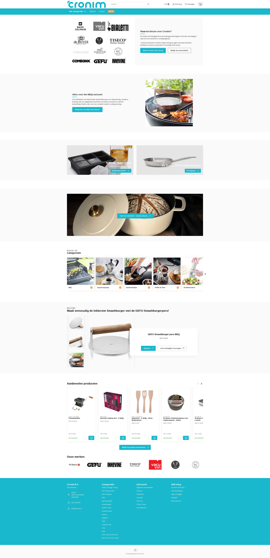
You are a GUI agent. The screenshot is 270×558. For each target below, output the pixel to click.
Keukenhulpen (106, 504)
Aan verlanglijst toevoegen (170, 348)
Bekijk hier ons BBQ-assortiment (87, 110)
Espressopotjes (107, 501)
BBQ (103, 498)
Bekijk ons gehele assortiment (133, 447)
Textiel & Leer (106, 525)
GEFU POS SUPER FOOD (110, 538)
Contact (102, 11)
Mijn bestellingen (177, 491)
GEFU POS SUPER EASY (110, 535)
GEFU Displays (107, 494)
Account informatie (177, 487)
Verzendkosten (142, 508)
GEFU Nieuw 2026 (108, 491)
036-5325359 (75, 503)
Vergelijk (174, 498)
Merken (93, 11)
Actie (103, 528)
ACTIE (111, 11)
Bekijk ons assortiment (179, 50)
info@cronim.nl (76, 509)
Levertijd (139, 498)
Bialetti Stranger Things (110, 487)
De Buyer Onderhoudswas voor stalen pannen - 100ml (175, 419)
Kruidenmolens (107, 511)
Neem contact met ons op (153, 50)
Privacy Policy (141, 504)
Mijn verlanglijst (176, 494)
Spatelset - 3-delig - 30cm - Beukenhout (142, 419)
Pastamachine (74, 418)
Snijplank (105, 518)
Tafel (103, 521)
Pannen (104, 514)
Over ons (140, 501)
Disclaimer (140, 494)
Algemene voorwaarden (145, 487)
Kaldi (103, 531)
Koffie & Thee (106, 508)
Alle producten (176, 501)
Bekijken (147, 348)
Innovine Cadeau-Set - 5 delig (112, 418)
